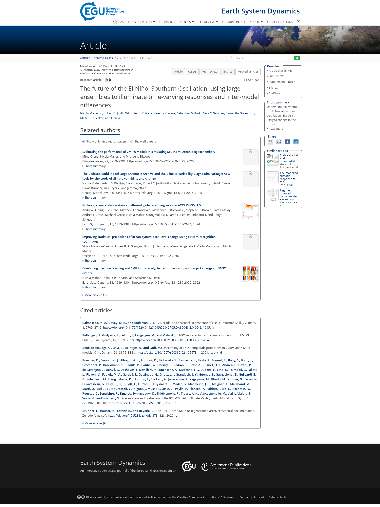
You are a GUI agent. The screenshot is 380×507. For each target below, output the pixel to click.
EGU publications (279, 22)
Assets (192, 71)
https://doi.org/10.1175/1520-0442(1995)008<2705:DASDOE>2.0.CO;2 (152, 327)
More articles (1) (95, 295)
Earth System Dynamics (261, 10)
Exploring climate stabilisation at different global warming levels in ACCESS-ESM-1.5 (141, 205)
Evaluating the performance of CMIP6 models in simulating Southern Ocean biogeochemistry (148, 152)
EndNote (274, 93)
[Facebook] (287, 141)
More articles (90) (96, 423)
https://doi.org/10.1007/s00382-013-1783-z (165, 340)
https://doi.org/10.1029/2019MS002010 (135, 403)
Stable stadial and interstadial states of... (289, 159)
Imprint (259, 497)
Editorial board (233, 22)
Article (178, 71)
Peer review (209, 71)
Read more (276, 128)
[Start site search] (297, 58)
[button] (232, 58)
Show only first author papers (106, 141)
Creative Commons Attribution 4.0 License (205, 497)
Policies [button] (185, 22)
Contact (244, 497)
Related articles (248, 71)
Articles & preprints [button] (136, 22)
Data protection (279, 497)
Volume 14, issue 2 (106, 58)
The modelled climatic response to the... (289, 177)
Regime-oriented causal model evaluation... (288, 194)
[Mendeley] (270, 141)
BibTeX (273, 87)
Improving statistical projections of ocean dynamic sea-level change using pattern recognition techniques (149, 239)
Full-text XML (277, 76)
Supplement (277, 82)
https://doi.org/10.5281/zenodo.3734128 (136, 415)
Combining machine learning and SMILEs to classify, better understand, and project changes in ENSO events (154, 270)
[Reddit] (279, 141)
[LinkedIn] (296, 141)
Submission (167, 22)
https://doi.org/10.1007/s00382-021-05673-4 (168, 352)
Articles (85, 58)
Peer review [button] (206, 22)
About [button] (254, 22)
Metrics (227, 71)
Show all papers (145, 141)
